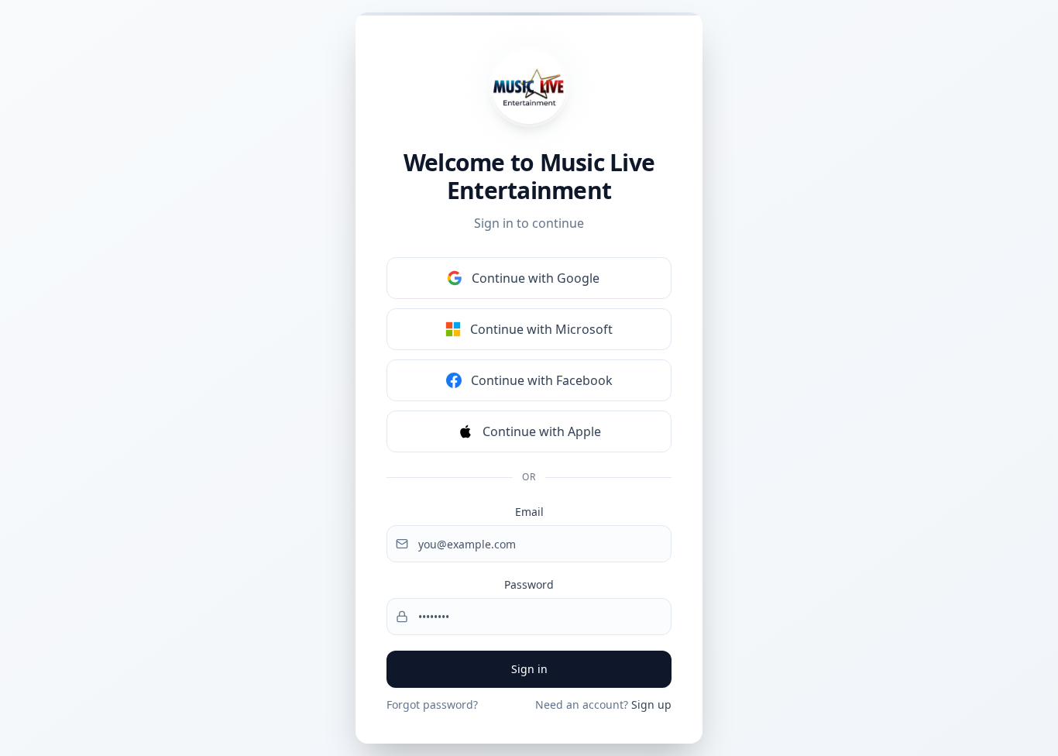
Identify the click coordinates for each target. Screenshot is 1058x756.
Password (529, 584)
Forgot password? (432, 704)
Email (529, 511)
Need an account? (603, 704)
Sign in (529, 669)
